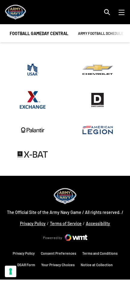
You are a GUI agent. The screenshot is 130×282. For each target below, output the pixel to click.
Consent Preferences (58, 253)
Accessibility (98, 223)
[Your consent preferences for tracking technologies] (10, 271)
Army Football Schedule (100, 33)
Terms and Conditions (100, 253)
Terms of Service (66, 223)
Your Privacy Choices (58, 265)
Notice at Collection (97, 265)
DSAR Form (26, 265)
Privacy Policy (33, 223)
